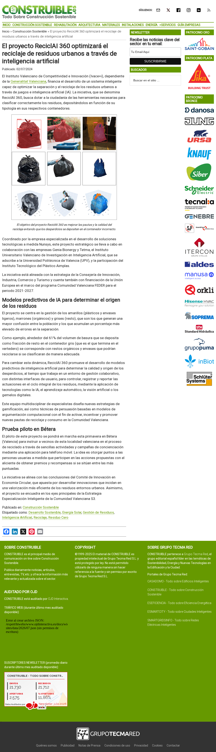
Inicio (5, 31)
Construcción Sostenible (30, 31)
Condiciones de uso (117, 745)
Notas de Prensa (89, 745)
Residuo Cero (58, 518)
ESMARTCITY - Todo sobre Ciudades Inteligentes (179, 611)
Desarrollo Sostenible (44, 512)
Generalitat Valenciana (28, 81)
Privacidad (141, 745)
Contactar (173, 745)
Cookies (157, 745)
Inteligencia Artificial (17, 518)
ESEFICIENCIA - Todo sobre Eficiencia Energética (179, 603)
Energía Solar (71, 512)
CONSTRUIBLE (39, 11)
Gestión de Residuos (98, 512)
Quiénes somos (46, 745)
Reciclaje (40, 518)
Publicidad (67, 745)
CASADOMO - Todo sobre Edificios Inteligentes (178, 581)
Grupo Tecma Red (196, 554)
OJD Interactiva (58, 598)
